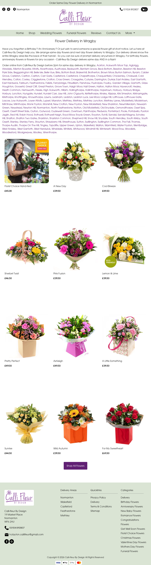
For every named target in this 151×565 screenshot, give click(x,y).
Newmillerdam (127, 104)
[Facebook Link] (3, 9)
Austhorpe (60, 68)
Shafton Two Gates (26, 118)
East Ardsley (123, 79)
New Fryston (75, 104)
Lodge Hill (106, 97)
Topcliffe (53, 125)
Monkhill (47, 104)
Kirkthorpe (7, 97)
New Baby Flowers (131, 510)
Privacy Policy (98, 497)
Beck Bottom (105, 68)
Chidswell (131, 75)
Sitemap (95, 510)
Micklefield (127, 100)
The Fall (126, 121)
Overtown (76, 111)
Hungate (28, 93)
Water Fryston (124, 125)
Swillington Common (109, 121)
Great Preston (46, 86)
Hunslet (38, 93)
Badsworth (73, 68)
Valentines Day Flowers (133, 542)
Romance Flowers (131, 515)
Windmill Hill (92, 128)
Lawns (47, 97)
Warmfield (110, 125)
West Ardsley (9, 128)
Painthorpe (89, 111)
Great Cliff (31, 86)
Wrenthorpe (49, 132)
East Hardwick (10, 82)
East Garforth (138, 79)
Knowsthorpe (35, 97)
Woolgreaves (24, 132)
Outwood (44, 111)
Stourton (39, 121)
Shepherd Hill (79, 118)
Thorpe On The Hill (29, 125)
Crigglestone (38, 79)
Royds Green (83, 114)
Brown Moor (107, 72)
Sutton (80, 121)
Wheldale (57, 128)
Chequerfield (103, 75)
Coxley (26, 79)
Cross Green (63, 79)
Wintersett (105, 128)
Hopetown (106, 90)
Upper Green (67, 125)
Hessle (38, 90)
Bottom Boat (68, 72)
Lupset (46, 100)
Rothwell (38, 114)
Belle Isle (38, 72)
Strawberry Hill (53, 121)
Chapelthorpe (87, 75)
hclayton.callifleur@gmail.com (26, 534)
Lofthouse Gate (132, 97)
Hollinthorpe (92, 90)
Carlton (26, 75)
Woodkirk (130, 128)
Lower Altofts (35, 100)
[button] (75, 491)
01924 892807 (131, 9)
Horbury (117, 90)
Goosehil (19, 86)
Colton (17, 79)
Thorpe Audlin (10, 125)
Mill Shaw (7, 104)
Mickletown (140, 100)
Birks (58, 72)
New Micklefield (92, 104)
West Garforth (25, 128)
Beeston (117, 68)
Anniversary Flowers (132, 506)
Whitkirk (68, 128)
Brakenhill (81, 72)
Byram (136, 72)
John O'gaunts (75, 93)
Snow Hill (92, 118)
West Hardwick (42, 128)
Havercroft (126, 86)
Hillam (64, 90)
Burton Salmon (123, 72)
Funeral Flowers (76, 33)
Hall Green (89, 86)
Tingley (44, 125)
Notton (77, 107)
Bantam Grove (88, 68)
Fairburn (23, 82)
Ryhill (104, 114)
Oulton (34, 111)
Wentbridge (140, 125)
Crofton (50, 79)
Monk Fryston (34, 104)
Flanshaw (85, 82)
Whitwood (78, 128)
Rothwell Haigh (53, 114)
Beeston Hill (129, 68)
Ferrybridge (59, 82)
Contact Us (113, 33)
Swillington (91, 121)
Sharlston (43, 118)
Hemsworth (28, 90)
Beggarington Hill (23, 72)
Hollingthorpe (76, 90)
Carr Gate (46, 75)
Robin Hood (26, 114)
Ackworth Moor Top (117, 65)
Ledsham (57, 97)
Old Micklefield (91, 107)
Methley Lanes (112, 100)
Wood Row (118, 128)
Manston (56, 100)
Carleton (15, 75)
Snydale (103, 118)
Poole (124, 111)
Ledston (68, 97)
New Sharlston (110, 104)
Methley (67, 100)
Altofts (35, 68)
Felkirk (49, 82)
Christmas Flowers (130, 537)
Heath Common (11, 90)
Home (20, 33)
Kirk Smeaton (124, 93)
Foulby (107, 82)
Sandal (112, 114)
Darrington (101, 79)
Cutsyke (88, 79)
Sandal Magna (126, 114)
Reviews (96, 33)
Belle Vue (49, 72)
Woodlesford (9, 132)
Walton (100, 125)
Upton (79, 125)
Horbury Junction (12, 93)
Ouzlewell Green (60, 111)
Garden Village (121, 82)
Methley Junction (93, 100)
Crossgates (77, 79)
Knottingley (21, 97)
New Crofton (60, 104)
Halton (100, 86)
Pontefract (114, 111)
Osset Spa (139, 107)
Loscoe (6, 100)
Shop (32, 33)
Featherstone (37, 82)
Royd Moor (69, 114)
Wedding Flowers (51, 33)
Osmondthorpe (124, 107)
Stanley (14, 121)
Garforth (136, 82)
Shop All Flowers (75, 465)
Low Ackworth (19, 100)
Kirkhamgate (140, 93)
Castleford (59, 75)
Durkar (111, 79)
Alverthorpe (46, 68)
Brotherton (94, 72)
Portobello (133, 111)
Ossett (5, 111)
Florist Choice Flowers (132, 533)
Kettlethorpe (92, 93)
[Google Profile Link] (8, 9)
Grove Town (61, 86)
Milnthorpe (20, 104)
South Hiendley (117, 118)
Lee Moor (94, 97)
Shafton (10, 118)
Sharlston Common (60, 118)
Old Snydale (107, 107)
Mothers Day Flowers (132, 546)
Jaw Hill (62, 93)
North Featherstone (62, 107)
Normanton (43, 107)
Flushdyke (96, 82)
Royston (96, 114)
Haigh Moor (75, 86)
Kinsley (103, 93)
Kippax (112, 93)
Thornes (135, 121)
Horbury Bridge (131, 90)
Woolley (37, 132)
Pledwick (102, 111)
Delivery (95, 501)
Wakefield (89, 125)
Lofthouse (118, 97)
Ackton (101, 65)
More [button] (129, 33)
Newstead (16, 107)
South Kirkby (133, 118)
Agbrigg (133, 65)
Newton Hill (29, 107)
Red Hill (14, 114)
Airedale (7, 68)
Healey (137, 86)
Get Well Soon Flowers (133, 528)
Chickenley (119, 75)
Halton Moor (112, 86)
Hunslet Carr (50, 93)
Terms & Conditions (101, 506)
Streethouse (69, 121)
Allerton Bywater (22, 68)
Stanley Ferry (27, 121)
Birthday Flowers (130, 501)
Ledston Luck (81, 97)
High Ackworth (51, 90)
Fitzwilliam (73, 82)
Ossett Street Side (19, 111)
